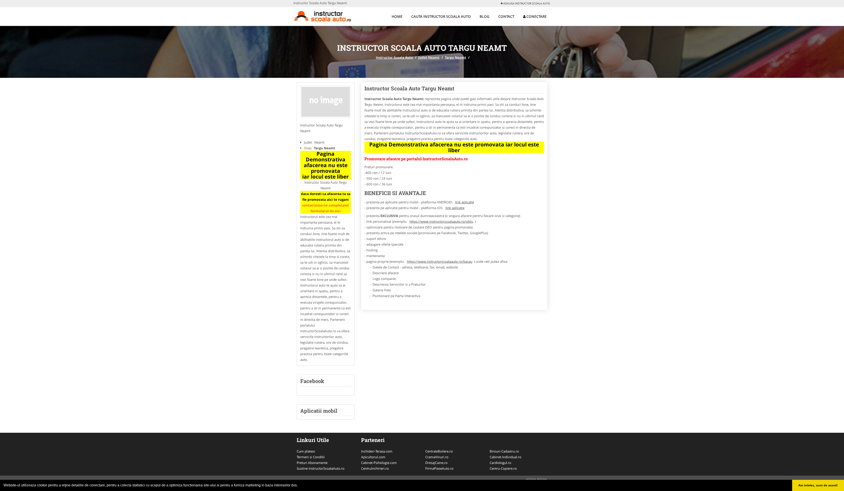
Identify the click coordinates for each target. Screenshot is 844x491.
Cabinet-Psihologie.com (379, 462)
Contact (506, 16)
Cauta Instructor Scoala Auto (441, 16)
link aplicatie (464, 202)
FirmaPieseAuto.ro (439, 468)
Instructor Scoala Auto (394, 57)
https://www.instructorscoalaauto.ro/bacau (439, 261)
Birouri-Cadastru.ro (504, 451)
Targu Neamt (455, 57)
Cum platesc (306, 451)
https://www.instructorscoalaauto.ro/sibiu (441, 221)
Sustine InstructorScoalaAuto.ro (320, 468)
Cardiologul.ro (500, 462)
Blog (484, 16)
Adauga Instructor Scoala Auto (526, 3)
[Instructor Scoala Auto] (322, 16)
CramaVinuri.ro (436, 457)
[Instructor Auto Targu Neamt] (325, 102)
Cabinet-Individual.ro (505, 457)
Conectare (536, 16)
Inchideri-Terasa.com (376, 451)
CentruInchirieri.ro (375, 468)
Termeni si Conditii (311, 457)
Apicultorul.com (373, 457)
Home (397, 16)
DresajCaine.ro (436, 462)
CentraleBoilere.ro (439, 451)
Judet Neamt (429, 57)
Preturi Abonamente (312, 462)
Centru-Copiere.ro (503, 468)
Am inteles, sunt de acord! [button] (818, 485)
